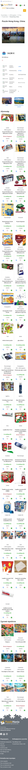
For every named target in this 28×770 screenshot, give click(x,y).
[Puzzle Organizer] (16, 231)
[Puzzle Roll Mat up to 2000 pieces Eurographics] (3, 261)
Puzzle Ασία (5, 16)
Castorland (7, 667)
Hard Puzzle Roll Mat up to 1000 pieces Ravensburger (7, 372)
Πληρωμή (2, 745)
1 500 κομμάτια (7, 669)
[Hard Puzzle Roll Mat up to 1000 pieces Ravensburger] (3, 380)
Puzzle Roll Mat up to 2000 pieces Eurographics (7, 253)
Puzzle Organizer (20, 221)
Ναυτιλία (2, 743)
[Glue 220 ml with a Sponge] (16, 409)
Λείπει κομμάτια (4, 761)
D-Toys (19, 15)
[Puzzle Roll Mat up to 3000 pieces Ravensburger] (16, 141)
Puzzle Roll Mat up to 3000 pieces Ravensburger (20, 133)
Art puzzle (20, 187)
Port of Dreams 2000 (20, 641)
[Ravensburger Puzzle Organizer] (3, 231)
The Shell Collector (20, 701)
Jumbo (7, 127)
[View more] (7, 121)
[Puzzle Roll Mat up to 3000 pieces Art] (16, 201)
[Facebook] (1, 734)
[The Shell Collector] (16, 710)
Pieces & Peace (7, 637)
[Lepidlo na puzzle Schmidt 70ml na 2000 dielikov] (3, 617)
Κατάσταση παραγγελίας (6, 742)
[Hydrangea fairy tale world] (16, 558)
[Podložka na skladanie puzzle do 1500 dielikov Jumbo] (16, 439)
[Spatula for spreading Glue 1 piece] (16, 587)
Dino (7, 425)
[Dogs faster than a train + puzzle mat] (3, 558)
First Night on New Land (7, 671)
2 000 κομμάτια (20, 639)
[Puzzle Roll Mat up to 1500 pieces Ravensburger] (16, 171)
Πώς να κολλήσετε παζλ (5, 763)
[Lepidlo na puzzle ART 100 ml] (16, 498)
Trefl (8, 157)
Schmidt (7, 187)
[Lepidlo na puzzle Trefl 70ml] (3, 587)
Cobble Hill (7, 515)
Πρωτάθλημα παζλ (4, 751)
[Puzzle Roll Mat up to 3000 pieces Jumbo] (3, 141)
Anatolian (7, 277)
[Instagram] (7, 734)
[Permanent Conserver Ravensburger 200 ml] (16, 469)
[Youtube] (4, 734)
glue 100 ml (20, 340)
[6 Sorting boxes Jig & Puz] (3, 409)
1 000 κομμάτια (12, 15)
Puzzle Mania (4, 15)
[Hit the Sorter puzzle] (3, 350)
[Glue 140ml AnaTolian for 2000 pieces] (3, 469)
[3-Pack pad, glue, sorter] (16, 379)
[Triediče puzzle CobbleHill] (16, 528)
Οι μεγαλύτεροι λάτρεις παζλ (18, 743)
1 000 (19, 66)
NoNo (20, 336)
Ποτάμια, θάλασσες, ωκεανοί (19, 106)
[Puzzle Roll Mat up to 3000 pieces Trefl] (3, 171)
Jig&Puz (20, 277)
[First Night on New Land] (3, 681)
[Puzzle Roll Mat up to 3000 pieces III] (3, 290)
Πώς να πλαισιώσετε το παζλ (7, 765)
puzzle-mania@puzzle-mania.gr (7, 728)
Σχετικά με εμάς (3, 747)
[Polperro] (3, 651)
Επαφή (2, 753)
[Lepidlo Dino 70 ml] (3, 439)
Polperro (7, 641)
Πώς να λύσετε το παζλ (5, 767)
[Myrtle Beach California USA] (3, 710)
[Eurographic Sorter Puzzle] (3, 320)
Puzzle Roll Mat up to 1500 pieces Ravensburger (20, 163)
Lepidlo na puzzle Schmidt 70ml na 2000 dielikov (7, 609)
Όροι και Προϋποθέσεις (5, 749)
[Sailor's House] (16, 681)
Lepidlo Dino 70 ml (7, 429)
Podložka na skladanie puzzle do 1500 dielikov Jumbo (20, 431)
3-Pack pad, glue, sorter (20, 370)
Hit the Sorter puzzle (8, 340)
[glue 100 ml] (16, 350)
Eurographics (7, 247)
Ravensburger (20, 127)
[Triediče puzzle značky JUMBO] (3, 498)
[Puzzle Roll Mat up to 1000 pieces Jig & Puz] (16, 320)
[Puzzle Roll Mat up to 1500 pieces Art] (16, 260)
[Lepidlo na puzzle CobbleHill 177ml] (3, 528)
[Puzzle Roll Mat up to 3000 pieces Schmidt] (3, 201)
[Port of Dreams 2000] (16, 651)
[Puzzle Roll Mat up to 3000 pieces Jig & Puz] (16, 290)
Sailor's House (20, 671)
